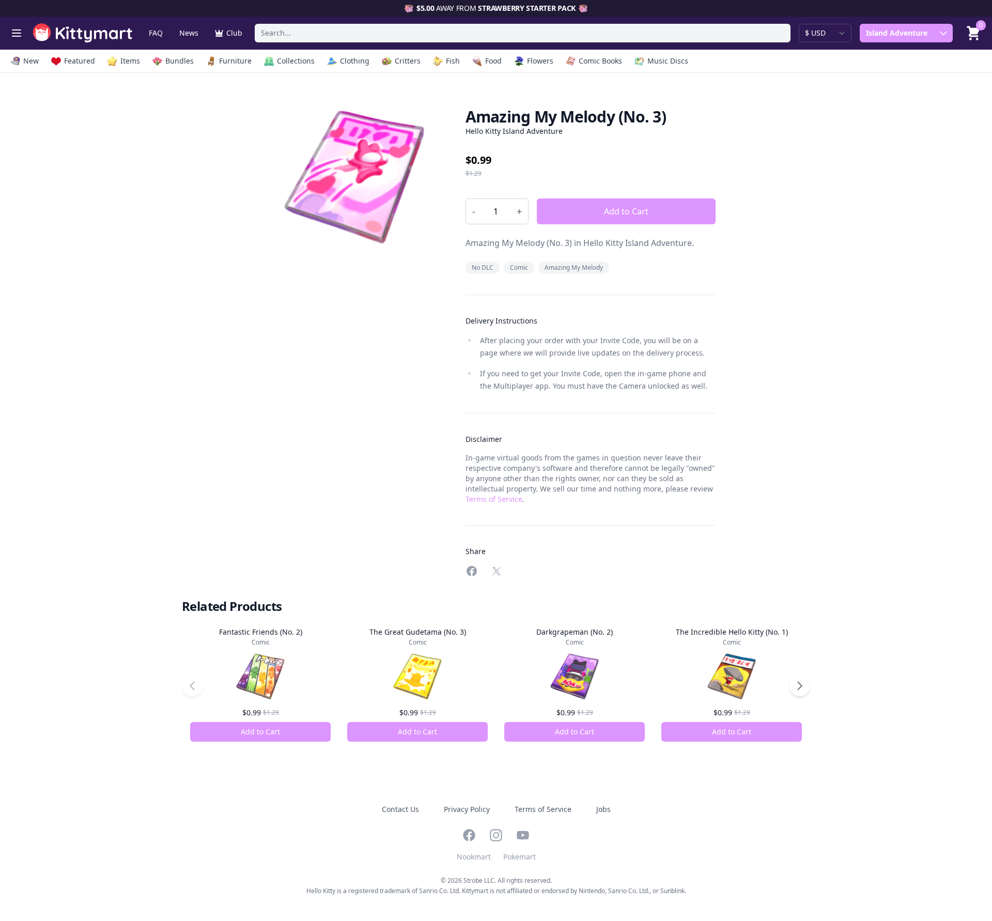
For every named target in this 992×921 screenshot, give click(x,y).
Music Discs (667, 61)
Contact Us (400, 809)
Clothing (354, 61)
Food (493, 61)
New (31, 61)
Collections (296, 61)
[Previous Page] (192, 686)
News (188, 33)
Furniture (235, 61)
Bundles (179, 61)
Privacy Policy (467, 809)
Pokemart (519, 857)
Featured (79, 61)
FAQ (156, 33)
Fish (453, 61)
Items (130, 61)
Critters (408, 61)
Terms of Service (494, 499)
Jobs (603, 809)
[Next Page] (799, 686)
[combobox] (523, 33)
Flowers (540, 61)
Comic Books (600, 61)
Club (234, 33)
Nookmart (474, 857)
